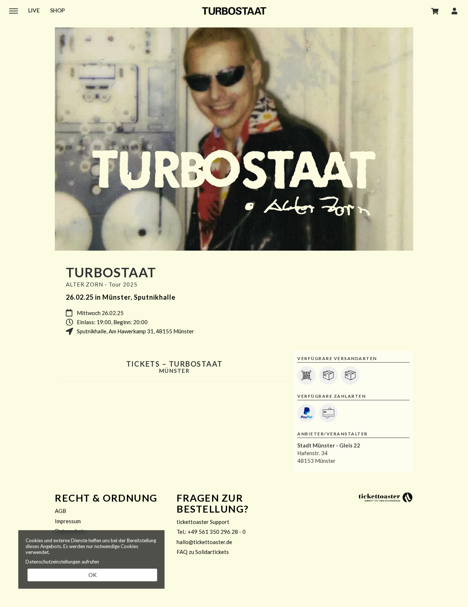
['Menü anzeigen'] (13, 11)
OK (92, 575)
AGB (60, 510)
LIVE (34, 10)
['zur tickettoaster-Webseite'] (385, 496)
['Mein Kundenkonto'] (454, 11)
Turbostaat (234, 11)
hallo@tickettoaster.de (204, 542)
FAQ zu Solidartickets (203, 551)
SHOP (57, 10)
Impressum (68, 521)
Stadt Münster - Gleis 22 (328, 445)
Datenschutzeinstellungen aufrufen (62, 562)
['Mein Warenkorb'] (435, 11)
